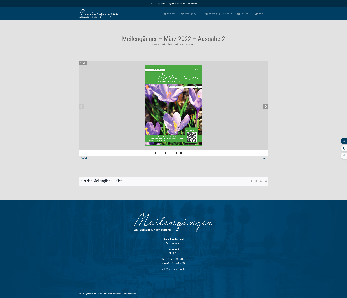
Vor (264, 158)
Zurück (84, 158)
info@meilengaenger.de (173, 269)
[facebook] (267, 294)
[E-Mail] (266, 181)
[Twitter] (256, 181)
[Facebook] (251, 181)
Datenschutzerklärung (130, 294)
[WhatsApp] (261, 181)
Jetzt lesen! (192, 3)
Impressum (117, 294)
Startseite (156, 44)
